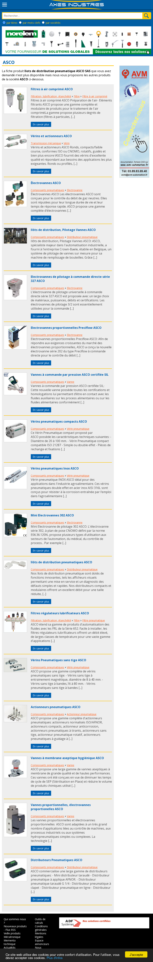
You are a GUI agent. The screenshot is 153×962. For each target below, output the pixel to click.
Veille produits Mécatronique (12, 935)
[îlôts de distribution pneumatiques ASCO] (15, 568)
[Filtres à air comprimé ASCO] (15, 113)
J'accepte (136, 954)
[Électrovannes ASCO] (15, 206)
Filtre (77, 96)
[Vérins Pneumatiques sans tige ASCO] (15, 671)
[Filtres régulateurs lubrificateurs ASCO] (15, 631)
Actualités (9, 947)
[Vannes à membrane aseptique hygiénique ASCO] (15, 777)
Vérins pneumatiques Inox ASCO (55, 468)
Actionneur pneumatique (81, 714)
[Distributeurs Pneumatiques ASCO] (15, 880)
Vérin (67, 143)
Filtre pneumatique (93, 620)
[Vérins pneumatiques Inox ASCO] (15, 488)
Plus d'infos (55, 957)
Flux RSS (10, 930)
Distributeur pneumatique (82, 237)
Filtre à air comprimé (94, 96)
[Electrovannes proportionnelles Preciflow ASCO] (15, 348)
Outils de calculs (40, 920)
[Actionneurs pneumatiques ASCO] (15, 721)
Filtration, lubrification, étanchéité (51, 96)
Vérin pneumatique (78, 428)
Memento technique (10, 942)
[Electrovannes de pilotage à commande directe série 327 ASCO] (15, 299)
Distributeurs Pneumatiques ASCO (56, 860)
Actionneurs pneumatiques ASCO (55, 707)
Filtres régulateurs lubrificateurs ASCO (60, 613)
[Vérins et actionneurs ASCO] (15, 148)
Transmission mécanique (46, 143)
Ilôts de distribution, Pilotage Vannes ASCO (63, 230)
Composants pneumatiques (47, 190)
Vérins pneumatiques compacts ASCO (59, 421)
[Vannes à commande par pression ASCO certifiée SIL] (15, 394)
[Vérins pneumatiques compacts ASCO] (15, 441)
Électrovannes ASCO (46, 183)
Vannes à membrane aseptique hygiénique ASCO (67, 758)
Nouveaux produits (15, 926)
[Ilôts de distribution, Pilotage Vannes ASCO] (15, 242)
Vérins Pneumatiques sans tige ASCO (58, 660)
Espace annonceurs (42, 942)
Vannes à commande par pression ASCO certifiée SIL (70, 375)
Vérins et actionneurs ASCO (51, 136)
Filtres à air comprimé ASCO (52, 89)
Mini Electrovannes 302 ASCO (52, 515)
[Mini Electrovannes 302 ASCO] (15, 536)
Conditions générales (41, 928)
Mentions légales (40, 935)
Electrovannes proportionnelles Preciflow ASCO (66, 328)
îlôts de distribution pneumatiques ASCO (61, 562)
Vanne (70, 382)
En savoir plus (41, 124)
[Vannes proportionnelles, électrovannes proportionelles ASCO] (15, 836)
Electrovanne (74, 190)
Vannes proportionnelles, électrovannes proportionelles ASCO (61, 807)
